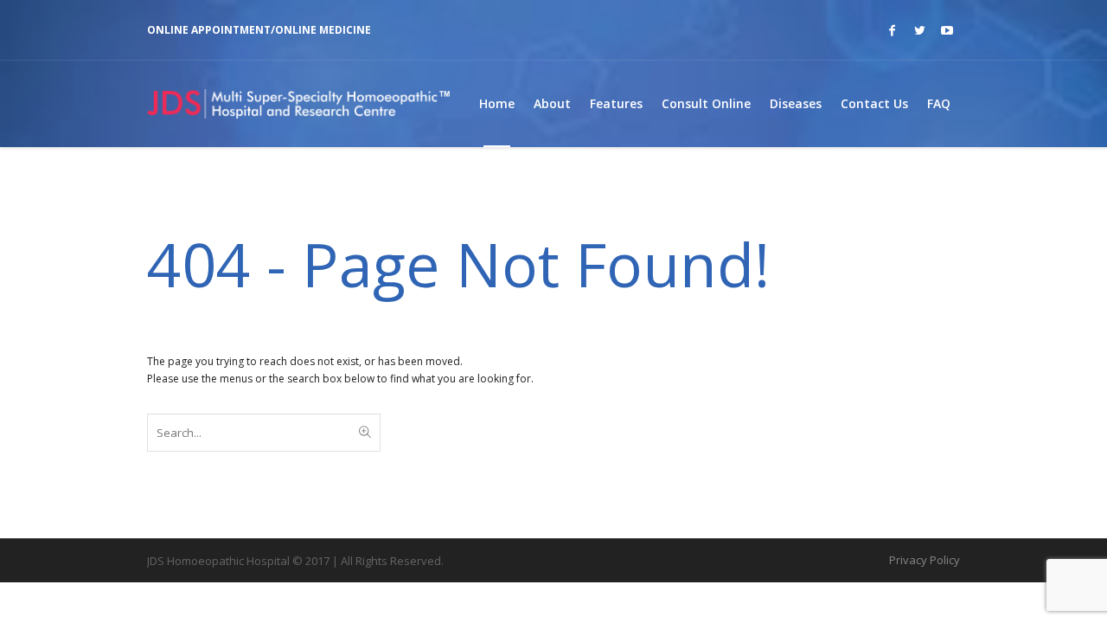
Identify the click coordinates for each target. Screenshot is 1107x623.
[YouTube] (947, 30)
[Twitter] (919, 30)
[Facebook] (891, 30)
